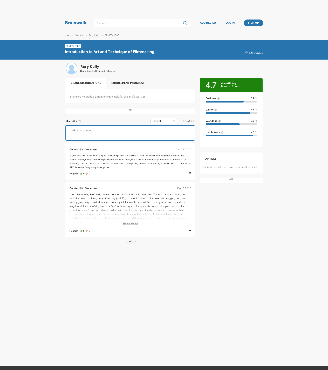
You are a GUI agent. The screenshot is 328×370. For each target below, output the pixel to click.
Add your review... (82, 130)
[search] (138, 23)
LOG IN (230, 23)
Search (79, 35)
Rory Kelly (94, 35)
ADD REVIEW (208, 23)
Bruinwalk (75, 23)
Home (66, 35)
